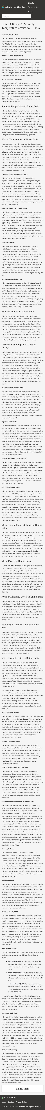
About (30, 11)
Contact (11, 1102)
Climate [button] (31, 3)
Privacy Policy (21, 1102)
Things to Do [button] (33, 7)
